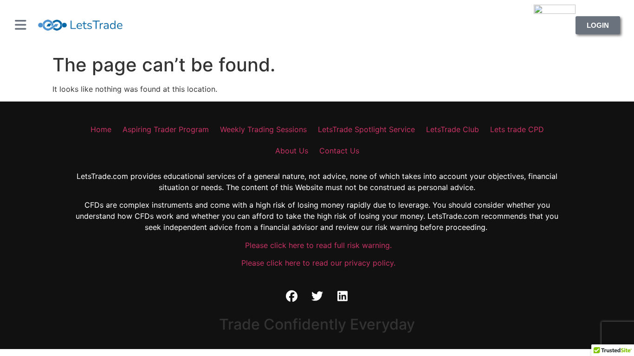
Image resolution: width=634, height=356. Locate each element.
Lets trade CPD (517, 129)
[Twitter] (317, 296)
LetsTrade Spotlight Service (366, 129)
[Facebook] (291, 296)
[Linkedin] (342, 296)
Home (101, 129)
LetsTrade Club (452, 129)
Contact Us (339, 150)
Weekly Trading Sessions (263, 129)
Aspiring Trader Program (166, 129)
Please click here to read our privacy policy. (317, 262)
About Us (291, 150)
